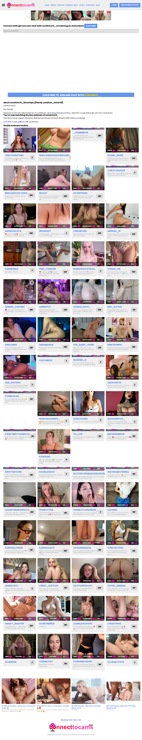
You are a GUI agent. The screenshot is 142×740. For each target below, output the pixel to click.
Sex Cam (77, 720)
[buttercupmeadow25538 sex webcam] (88, 469)
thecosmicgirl (14, 155)
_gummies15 (80, 132)
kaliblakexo (47, 471)
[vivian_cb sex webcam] (122, 253)
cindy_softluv (48, 585)
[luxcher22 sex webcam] (53, 356)
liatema (112, 509)
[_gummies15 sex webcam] (88, 129)
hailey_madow (14, 623)
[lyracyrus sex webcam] (122, 608)
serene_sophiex (15, 306)
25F (99, 135)
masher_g (79, 359)
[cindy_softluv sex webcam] (53, 570)
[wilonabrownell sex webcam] (122, 468)
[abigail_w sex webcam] (122, 215)
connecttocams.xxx (69, 734)
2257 (93, 734)
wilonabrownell (118, 471)
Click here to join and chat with (71, 95)
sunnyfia (45, 306)
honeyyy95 (46, 509)
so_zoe (78, 434)
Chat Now (91, 26)
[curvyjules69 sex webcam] (122, 166)
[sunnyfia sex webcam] (53, 291)
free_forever (47, 268)
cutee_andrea (116, 585)
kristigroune (13, 471)
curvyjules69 (116, 170)
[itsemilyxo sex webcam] (53, 646)
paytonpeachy (82, 585)
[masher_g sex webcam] (88, 356)
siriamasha (46, 344)
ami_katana (13, 382)
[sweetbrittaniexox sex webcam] (19, 430)
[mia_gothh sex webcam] (122, 291)
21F (134, 310)
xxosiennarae (82, 547)
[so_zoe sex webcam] (88, 430)
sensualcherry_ (49, 418)
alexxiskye (114, 382)
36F (65, 347)
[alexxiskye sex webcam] (122, 367)
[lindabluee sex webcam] (88, 215)
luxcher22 (45, 360)
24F (133, 158)
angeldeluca (13, 231)
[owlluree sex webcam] (19, 329)
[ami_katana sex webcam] (19, 367)
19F (65, 664)
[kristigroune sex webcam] (19, 468)
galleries (21, 122)
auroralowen (14, 547)
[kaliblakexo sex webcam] (53, 468)
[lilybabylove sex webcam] (122, 646)
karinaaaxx (46, 547)
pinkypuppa (114, 344)
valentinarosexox (17, 509)
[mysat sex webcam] (53, 177)
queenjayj (11, 585)
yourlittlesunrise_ (85, 509)
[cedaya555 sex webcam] (88, 403)
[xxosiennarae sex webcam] (88, 532)
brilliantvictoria (16, 193)
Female (53, 5)
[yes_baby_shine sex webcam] (88, 329)
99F (31, 195)
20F (99, 588)
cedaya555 (80, 418)
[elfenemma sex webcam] (19, 253)
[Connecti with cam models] (21, 5)
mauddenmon (115, 434)
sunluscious (115, 547)
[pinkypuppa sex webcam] (122, 329)
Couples (60, 5)
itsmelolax (12, 396)
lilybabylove (115, 662)
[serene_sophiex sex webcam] (19, 291)
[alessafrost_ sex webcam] (122, 403)
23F (99, 233)
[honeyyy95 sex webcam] (53, 494)
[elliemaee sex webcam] (19, 646)
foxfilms (44, 456)
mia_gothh (114, 306)
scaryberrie (47, 623)
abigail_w (114, 231)
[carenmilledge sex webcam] (88, 646)
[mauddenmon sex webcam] (122, 430)
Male (76, 5)
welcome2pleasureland (54, 155)
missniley (45, 231)
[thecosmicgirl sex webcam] (19, 140)
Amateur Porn (66, 720)
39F (31, 233)
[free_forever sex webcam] (53, 253)
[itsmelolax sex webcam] (19, 392)
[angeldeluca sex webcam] (19, 215)
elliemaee (10, 662)
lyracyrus (114, 623)
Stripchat (90, 5)
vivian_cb (113, 268)
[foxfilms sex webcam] (53, 441)
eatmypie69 (80, 193)
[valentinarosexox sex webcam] (19, 494)
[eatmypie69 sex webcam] (88, 177)
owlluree (11, 344)
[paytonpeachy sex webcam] (88, 570)
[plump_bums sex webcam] (122, 140)
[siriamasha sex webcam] (53, 329)
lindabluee (80, 231)
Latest (82, 5)
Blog (98, 5)
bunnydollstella (84, 268)
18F (134, 436)
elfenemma (11, 268)
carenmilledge (82, 661)
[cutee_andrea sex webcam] (122, 570)
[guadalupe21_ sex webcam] (88, 291)
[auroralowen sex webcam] (19, 532)
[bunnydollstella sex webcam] (88, 253)
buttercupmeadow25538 (89, 473)
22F (31, 348)
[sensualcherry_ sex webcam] (53, 403)
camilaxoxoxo (83, 623)
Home (47, 5)
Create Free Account (130, 5)
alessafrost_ (116, 418)
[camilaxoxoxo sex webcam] (88, 608)
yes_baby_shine (83, 344)
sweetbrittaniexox (17, 434)
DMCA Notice (84, 734)
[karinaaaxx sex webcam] (53, 532)
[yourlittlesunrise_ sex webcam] (88, 494)
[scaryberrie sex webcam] (53, 608)
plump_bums (115, 155)
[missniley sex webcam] (53, 215)
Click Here (7, 122)
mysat (43, 193)
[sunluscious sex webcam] (122, 532)
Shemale (69, 5)
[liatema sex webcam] (122, 494)
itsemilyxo (46, 661)
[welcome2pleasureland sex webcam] (53, 140)
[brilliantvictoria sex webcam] (19, 177)
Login (114, 5)
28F (99, 196)
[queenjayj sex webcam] (19, 570)
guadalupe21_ (82, 306)
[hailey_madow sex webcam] (19, 608)
